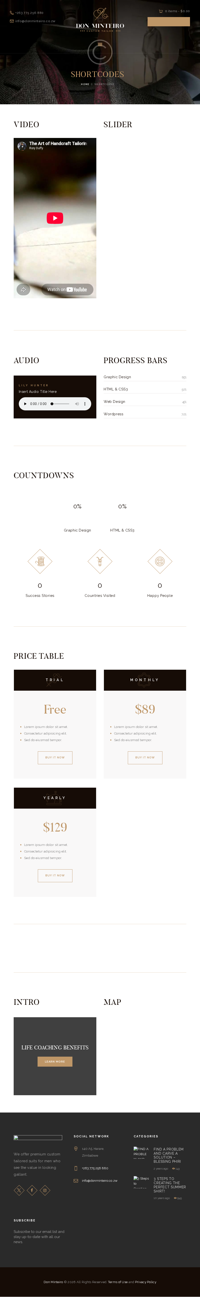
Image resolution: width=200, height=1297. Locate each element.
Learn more (55, 1061)
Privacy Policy (145, 1282)
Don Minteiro (53, 1282)
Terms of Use (118, 1282)
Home (85, 84)
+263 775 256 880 (95, 1168)
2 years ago (161, 1168)
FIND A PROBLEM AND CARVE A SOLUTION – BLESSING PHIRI (169, 1155)
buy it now (55, 757)
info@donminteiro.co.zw (100, 1180)
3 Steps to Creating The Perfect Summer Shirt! (170, 1185)
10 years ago (162, 1198)
